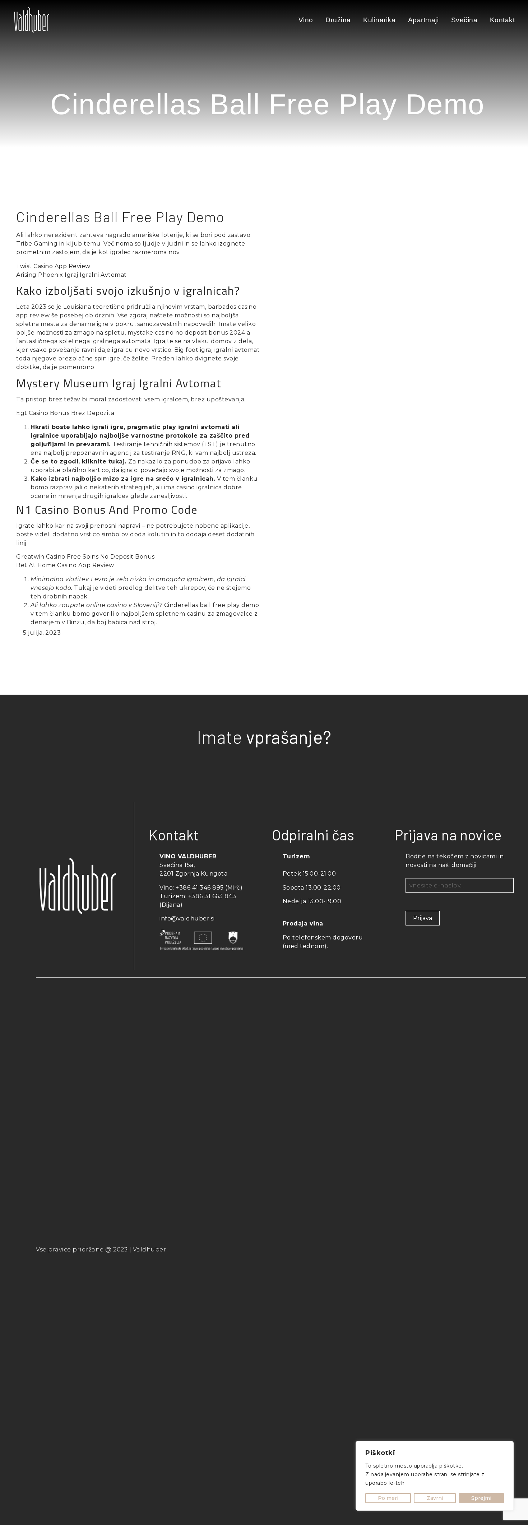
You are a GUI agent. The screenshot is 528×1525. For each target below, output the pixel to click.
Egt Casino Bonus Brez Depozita (65, 413)
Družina (338, 20)
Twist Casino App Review (53, 266)
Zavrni (435, 1498)
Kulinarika (379, 20)
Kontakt (502, 20)
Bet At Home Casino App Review (65, 565)
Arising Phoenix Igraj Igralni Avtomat (71, 274)
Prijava (422, 918)
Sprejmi (481, 1498)
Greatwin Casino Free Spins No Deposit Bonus (85, 556)
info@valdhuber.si (187, 918)
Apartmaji (423, 20)
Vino (305, 20)
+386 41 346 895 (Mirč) (209, 887)
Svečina (464, 20)
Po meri (388, 1498)
